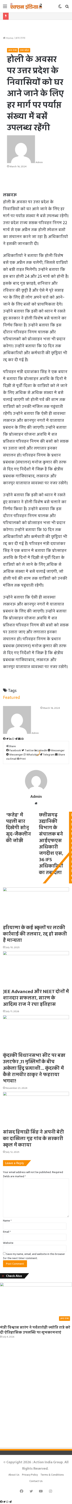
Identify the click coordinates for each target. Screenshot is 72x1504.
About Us (13, 1475)
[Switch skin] (60, 7)
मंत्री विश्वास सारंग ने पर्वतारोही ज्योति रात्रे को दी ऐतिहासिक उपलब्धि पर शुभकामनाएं (35, 1329)
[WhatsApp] (7, 1502)
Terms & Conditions (52, 1475)
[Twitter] (4, 1502)
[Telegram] (10, 1502)
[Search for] (67, 7)
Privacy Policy (30, 1475)
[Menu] (5, 7)
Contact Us (36, 1481)
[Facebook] (1, 1502)
